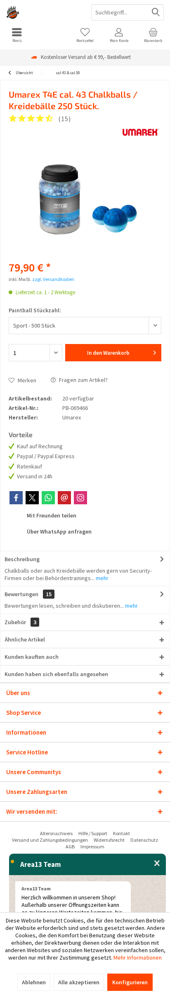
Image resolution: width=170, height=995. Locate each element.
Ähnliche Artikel (25, 639)
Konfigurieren (130, 982)
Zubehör (20, 622)
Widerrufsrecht (109, 840)
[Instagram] (80, 497)
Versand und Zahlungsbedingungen (50, 840)
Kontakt (121, 833)
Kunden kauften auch (32, 656)
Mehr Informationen (137, 957)
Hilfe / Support (92, 833)
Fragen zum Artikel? (83, 380)
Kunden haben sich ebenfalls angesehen (56, 674)
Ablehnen (34, 982)
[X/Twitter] (32, 497)
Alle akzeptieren (78, 982)
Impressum (92, 846)
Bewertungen (21, 594)
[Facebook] (16, 497)
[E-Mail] (64, 497)
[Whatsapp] (48, 497)
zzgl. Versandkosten (53, 279)
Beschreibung (22, 559)
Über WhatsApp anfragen (59, 531)
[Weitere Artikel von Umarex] (140, 132)
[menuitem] (17, 35)
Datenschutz (144, 840)
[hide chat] (157, 863)
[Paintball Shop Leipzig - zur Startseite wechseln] (42, 12)
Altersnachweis (56, 833)
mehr (101, 578)
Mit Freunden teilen (51, 515)
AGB (70, 846)
